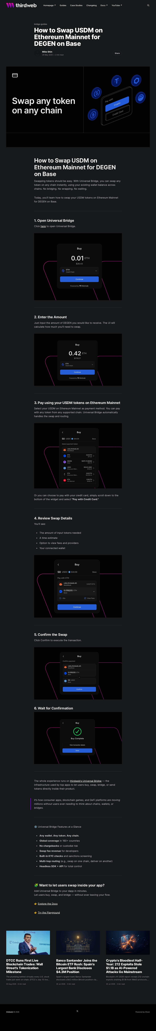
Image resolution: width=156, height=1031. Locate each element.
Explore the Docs (48, 903)
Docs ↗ (104, 5)
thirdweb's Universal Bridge (86, 780)
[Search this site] (148, 5)
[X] (77, 1011)
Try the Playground (49, 912)
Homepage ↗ (49, 5)
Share (117, 53)
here (43, 226)
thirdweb (9, 1012)
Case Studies (76, 5)
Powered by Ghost (143, 1012)
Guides (63, 5)
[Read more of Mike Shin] (37, 53)
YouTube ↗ (117, 5)
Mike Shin (47, 52)
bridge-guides (40, 24)
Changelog (91, 5)
